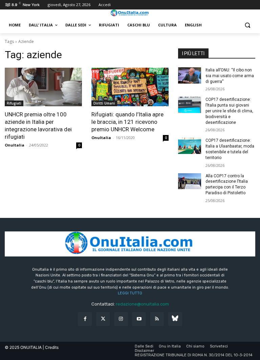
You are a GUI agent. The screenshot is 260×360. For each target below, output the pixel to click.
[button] (247, 25)
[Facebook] (84, 318)
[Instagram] (121, 318)
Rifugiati (14, 103)
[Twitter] (103, 318)
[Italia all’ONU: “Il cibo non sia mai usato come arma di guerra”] (189, 75)
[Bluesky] (174, 318)
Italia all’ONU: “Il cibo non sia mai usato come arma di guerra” (229, 76)
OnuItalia (14, 145)
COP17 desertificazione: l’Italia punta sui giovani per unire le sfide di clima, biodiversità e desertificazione (229, 111)
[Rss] (157, 318)
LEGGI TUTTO (130, 293)
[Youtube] (139, 318)
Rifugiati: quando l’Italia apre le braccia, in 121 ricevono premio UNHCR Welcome (127, 122)
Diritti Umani (104, 103)
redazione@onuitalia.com (142, 304)
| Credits (51, 347)
